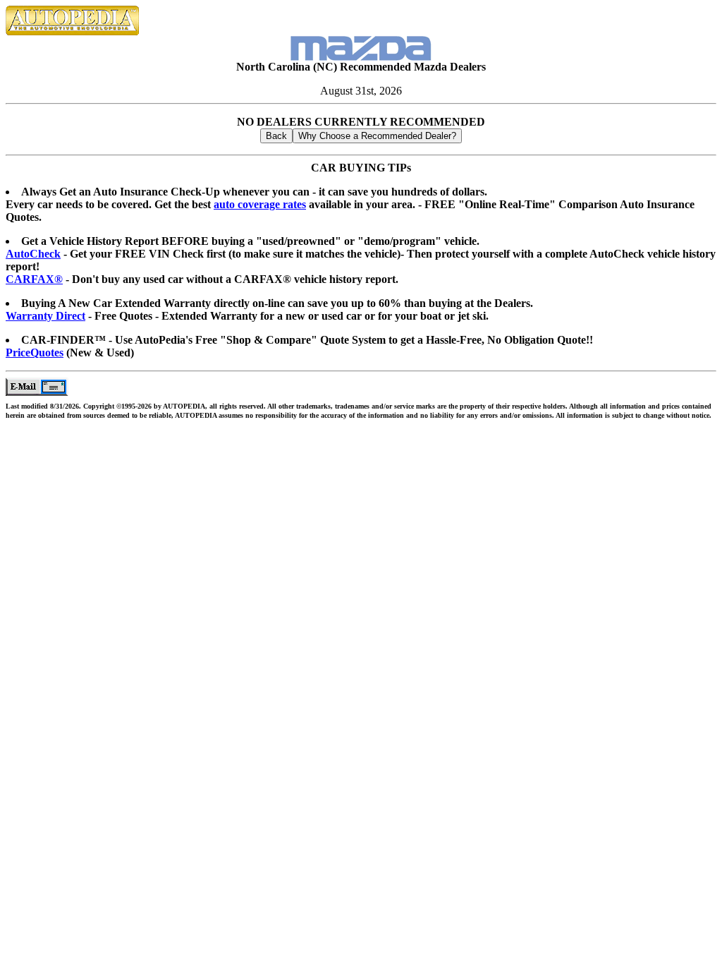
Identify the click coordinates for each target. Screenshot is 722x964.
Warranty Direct (45, 316)
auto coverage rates (260, 204)
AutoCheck (33, 254)
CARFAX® (34, 279)
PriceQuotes (34, 353)
